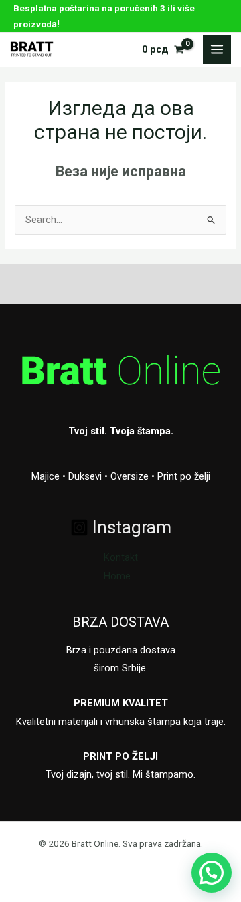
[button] (211, 873)
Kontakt (121, 557)
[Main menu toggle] (217, 49)
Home (117, 576)
